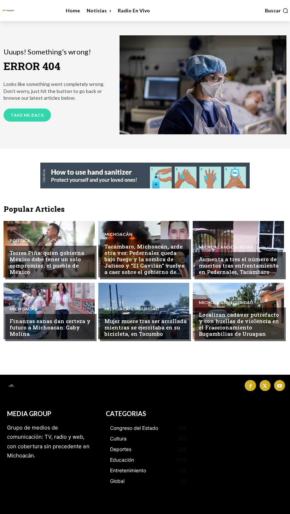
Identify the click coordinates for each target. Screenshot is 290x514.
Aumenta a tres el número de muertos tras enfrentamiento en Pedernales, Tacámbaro (239, 265)
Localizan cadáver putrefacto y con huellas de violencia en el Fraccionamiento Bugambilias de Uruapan (239, 324)
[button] (276, 10)
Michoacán (118, 234)
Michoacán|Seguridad (226, 247)
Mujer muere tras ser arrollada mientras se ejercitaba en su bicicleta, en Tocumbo (145, 327)
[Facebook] (250, 385)
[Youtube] (279, 385)
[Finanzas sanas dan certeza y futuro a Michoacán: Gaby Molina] (49, 311)
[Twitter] (265, 385)
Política (20, 241)
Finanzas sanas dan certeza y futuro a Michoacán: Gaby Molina (50, 327)
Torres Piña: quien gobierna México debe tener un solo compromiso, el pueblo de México (47, 262)
